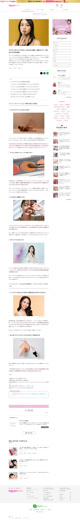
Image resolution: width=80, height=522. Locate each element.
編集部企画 (67, 104)
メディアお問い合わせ (47, 492)
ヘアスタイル (58, 113)
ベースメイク (55, 45)
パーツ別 (19, 68)
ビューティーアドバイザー (31, 498)
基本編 (68, 106)
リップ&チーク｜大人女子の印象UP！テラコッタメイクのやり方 (25, 89)
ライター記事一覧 (45, 427)
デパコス (62, 118)
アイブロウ (29, 453)
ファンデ (68, 118)
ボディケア (55, 50)
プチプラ (56, 115)
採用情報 (49, 509)
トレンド (15, 68)
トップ (15, 9)
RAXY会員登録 (62, 490)
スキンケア (55, 42)
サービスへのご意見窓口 (47, 496)
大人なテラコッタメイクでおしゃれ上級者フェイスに (23, 96)
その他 (54, 61)
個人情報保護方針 (36, 509)
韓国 (25, 453)
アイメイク (13, 66)
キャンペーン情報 (40, 9)
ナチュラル (25, 478)
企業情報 (30, 509)
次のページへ (29, 406)
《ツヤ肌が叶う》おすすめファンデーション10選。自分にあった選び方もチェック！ (28, 394)
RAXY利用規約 (46, 498)
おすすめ (61, 104)
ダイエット (56, 118)
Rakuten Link (62, 498)
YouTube (61, 499)
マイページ (28, 494)
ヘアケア (55, 53)
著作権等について (44, 509)
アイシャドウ (56, 111)
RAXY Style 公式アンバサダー (59, 106)
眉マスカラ (34, 453)
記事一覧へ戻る (28, 433)
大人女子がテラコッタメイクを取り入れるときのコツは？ (24, 94)
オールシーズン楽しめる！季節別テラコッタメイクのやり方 (24, 91)
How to (10, 68)
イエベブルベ (65, 113)
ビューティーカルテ (30, 496)
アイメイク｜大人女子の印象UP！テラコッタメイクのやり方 (24, 86)
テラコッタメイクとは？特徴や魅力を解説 (20, 81)
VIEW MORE (68, 97)
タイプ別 (65, 120)
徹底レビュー (64, 109)
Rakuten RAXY (14, 6)
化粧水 (68, 115)
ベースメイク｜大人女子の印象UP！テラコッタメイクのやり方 (25, 84)
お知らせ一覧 (45, 490)
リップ (68, 111)
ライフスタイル (59, 120)
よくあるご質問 (65, 9)
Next (46, 412)
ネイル (54, 55)
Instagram (61, 494)
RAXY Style (27, 9)
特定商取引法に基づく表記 (48, 499)
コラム (54, 58)
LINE (61, 496)
